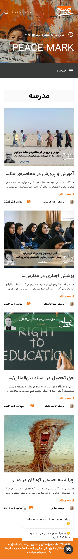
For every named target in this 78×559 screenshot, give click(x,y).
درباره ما (16, 12)
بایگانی (27, 12)
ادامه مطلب (66, 194)
